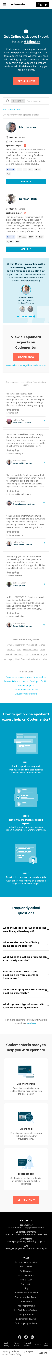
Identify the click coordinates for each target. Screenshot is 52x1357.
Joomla (42, 644)
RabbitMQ (20, 644)
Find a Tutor (26, 1279)
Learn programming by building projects (26, 1240)
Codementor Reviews (26, 1318)
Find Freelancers (26, 1275)
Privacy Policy (16, 1344)
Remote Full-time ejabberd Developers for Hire (26, 681)
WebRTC (11, 649)
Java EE (10, 644)
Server (37, 169)
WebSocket (31, 644)
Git (30, 169)
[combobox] (36, 101)
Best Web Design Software (26, 1310)
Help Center (46, 1344)
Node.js (39, 237)
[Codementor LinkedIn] (32, 1337)
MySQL (10, 241)
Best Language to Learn (26, 1323)
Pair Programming (26, 1305)
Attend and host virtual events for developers (26, 1233)
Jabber (46, 659)
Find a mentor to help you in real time (26, 1226)
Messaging (8, 659)
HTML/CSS (22, 237)
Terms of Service (27, 1344)
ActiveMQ (18, 654)
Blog (26, 1288)
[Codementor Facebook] (19, 1337)
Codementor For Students (26, 1292)
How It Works (26, 1266)
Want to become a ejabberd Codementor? (26, 365)
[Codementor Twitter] (26, 1337)
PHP (19, 169)
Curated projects (26, 685)
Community (26, 1284)
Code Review (26, 1301)
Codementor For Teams (26, 1297)
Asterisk (8, 654)
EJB (26, 654)
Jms (45, 654)
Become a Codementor (26, 1262)
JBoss (42, 649)
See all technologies (12, 109)
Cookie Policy (7, 1344)
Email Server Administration (28, 659)
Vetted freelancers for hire (26, 689)
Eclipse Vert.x (36, 654)
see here (31, 1023)
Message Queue (30, 649)
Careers (37, 1344)
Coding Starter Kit (26, 1314)
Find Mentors (26, 1271)
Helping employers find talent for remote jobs (26, 1247)
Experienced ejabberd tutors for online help (26, 677)
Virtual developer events (26, 693)
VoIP (19, 649)
